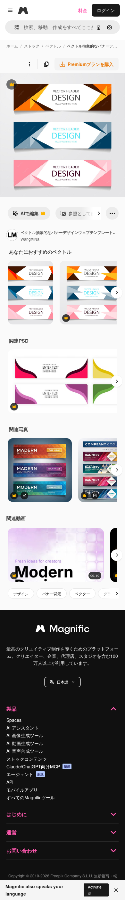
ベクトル (53, 45)
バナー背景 (51, 593)
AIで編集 (25, 215)
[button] (62, 682)
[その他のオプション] (29, 64)
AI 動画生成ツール (24, 743)
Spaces (13, 720)
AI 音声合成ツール (24, 751)
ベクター (82, 593)
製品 (11, 708)
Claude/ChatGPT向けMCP (38, 766)
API (9, 782)
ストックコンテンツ (26, 759)
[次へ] (98, 213)
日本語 (62, 682)
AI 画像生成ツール (24, 735)
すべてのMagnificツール (30, 797)
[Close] (116, 890)
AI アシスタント (22, 727)
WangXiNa (30, 239)
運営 (11, 832)
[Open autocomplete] (14, 27)
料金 (82, 10)
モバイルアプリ (22, 790)
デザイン (21, 593)
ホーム (12, 45)
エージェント (25, 774)
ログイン (106, 10)
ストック (31, 45)
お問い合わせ (21, 850)
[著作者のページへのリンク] (12, 235)
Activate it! (95, 890)
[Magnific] (62, 630)
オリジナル (44, 85)
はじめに (16, 814)
